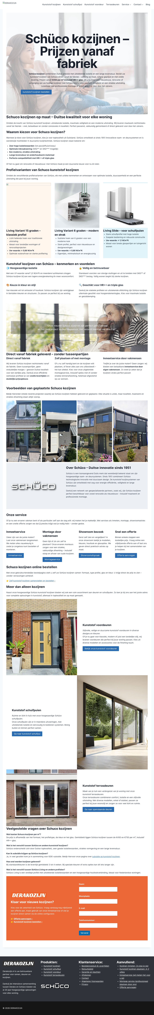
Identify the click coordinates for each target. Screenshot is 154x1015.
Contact (85, 978)
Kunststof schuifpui (72, 4)
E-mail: (82, 908)
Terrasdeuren (112, 4)
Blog (148, 4)
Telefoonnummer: (87, 920)
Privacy (85, 984)
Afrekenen (86, 975)
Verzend (84, 933)
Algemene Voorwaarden (92, 981)
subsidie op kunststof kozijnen (106, 856)
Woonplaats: (84, 896)
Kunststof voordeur (94, 4)
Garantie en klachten (91, 972)
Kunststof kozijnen (51, 4)
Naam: (82, 884)
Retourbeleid (87, 969)
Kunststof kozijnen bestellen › (28, 922)
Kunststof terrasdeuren (54, 975)
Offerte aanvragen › (23, 919)
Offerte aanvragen (128, 987)
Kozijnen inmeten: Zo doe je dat (134, 966)
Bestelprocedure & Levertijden (95, 966)
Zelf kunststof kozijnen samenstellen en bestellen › (32, 581)
